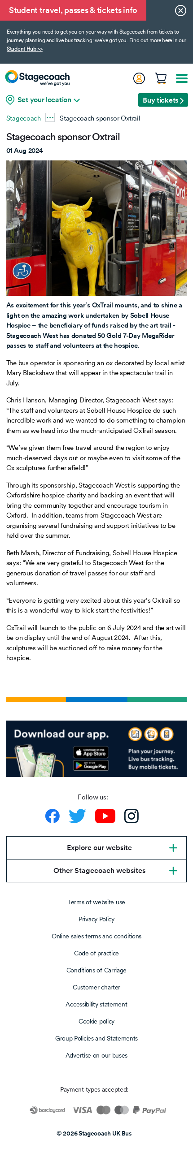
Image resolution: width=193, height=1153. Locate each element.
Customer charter (96, 987)
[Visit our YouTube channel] (105, 816)
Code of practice (96, 953)
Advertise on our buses (96, 1055)
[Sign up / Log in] (139, 78)
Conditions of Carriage (96, 970)
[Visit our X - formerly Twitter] (77, 816)
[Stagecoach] (37, 78)
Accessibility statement (96, 1004)
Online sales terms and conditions (96, 936)
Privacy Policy (96, 919)
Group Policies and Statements (96, 1038)
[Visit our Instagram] (131, 816)
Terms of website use (96, 902)
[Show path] (50, 117)
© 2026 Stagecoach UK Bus (94, 1133)
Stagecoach (23, 118)
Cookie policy (96, 1021)
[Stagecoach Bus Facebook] (52, 816)
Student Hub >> (25, 49)
